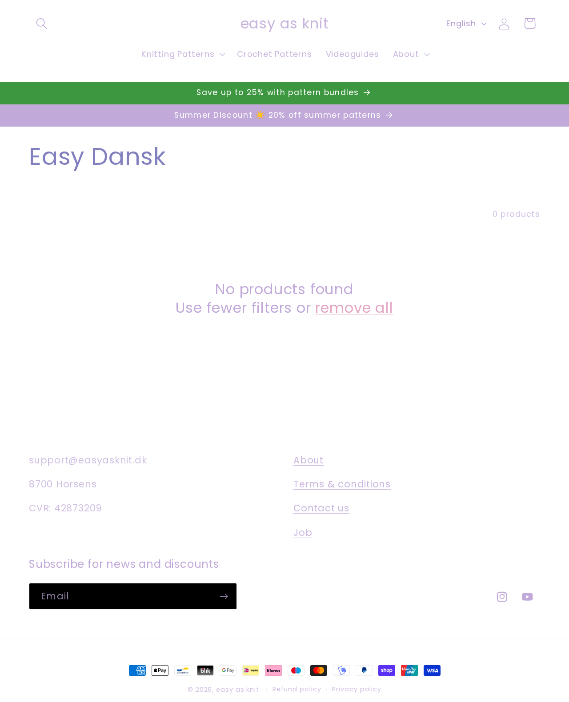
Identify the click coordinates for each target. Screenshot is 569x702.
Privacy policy (356, 689)
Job (302, 532)
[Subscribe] (223, 596)
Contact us (321, 508)
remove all (354, 308)
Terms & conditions (342, 484)
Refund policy (296, 689)
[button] (41, 23)
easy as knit (237, 689)
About (308, 460)
